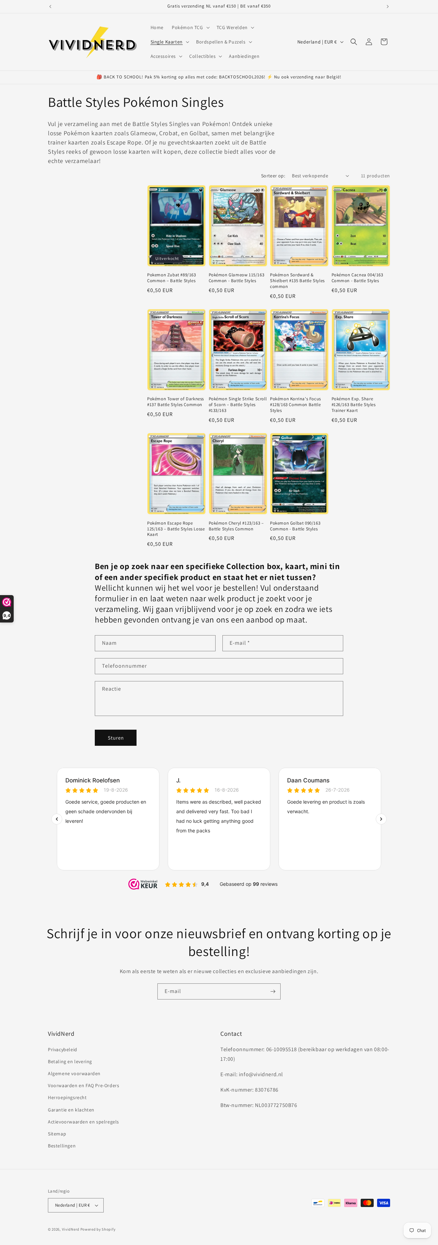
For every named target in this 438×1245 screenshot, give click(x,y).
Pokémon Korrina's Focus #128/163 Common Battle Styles (295, 404)
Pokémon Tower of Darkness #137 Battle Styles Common (175, 401)
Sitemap (57, 1134)
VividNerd (70, 1229)
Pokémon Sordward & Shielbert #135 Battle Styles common (297, 280)
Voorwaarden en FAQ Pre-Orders (83, 1085)
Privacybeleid (62, 1049)
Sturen (116, 737)
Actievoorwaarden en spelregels (83, 1122)
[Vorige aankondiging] (50, 6)
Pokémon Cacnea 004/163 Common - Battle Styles (357, 278)
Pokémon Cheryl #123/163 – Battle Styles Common (236, 526)
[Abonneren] (272, 991)
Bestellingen (62, 1146)
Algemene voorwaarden (74, 1073)
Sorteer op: (273, 176)
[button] (190, 27)
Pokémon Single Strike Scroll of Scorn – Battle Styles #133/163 (238, 404)
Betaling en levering (70, 1061)
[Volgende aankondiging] (387, 6)
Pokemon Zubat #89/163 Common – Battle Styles (171, 278)
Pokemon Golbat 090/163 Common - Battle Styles (295, 526)
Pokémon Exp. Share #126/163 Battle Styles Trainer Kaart (354, 404)
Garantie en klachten (71, 1110)
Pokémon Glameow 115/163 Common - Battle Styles (237, 278)
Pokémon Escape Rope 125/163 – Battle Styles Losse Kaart (176, 529)
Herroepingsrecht (67, 1097)
